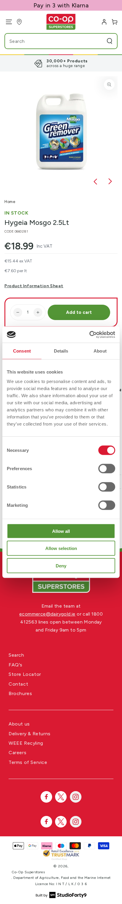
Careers (17, 752)
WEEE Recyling (26, 743)
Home (9, 201)
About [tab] (100, 350)
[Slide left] (95, 181)
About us (19, 724)
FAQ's (16, 665)
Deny (61, 565)
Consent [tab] (22, 350)
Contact (18, 684)
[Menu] (6, 22)
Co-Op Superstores (28, 872)
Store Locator (25, 674)
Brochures (20, 693)
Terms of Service (28, 762)
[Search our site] (110, 41)
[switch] (106, 468)
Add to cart (79, 312)
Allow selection (61, 548)
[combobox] (49, 41)
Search (16, 655)
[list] (61, 63)
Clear (98, 41)
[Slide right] (110, 181)
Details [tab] (61, 350)
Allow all (61, 530)
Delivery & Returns (30, 733)
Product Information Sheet (33, 285)
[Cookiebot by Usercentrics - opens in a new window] (89, 334)
